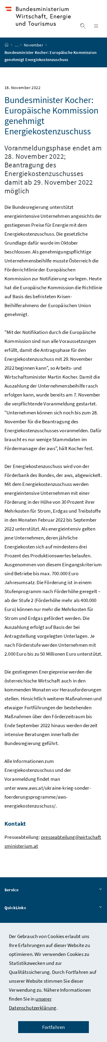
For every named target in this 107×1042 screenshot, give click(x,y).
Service (11, 889)
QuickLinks (15, 907)
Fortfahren (53, 1027)
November (34, 45)
